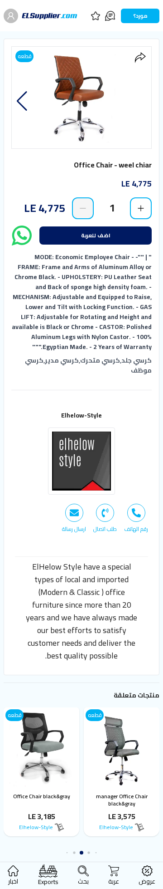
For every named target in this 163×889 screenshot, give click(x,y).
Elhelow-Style (81, 415)
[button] (22, 101)
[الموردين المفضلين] (95, 16)
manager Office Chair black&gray (124, 800)
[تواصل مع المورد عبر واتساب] (21, 235)
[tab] (136, 518)
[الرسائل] (110, 16)
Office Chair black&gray (43, 796)
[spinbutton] (112, 208)
